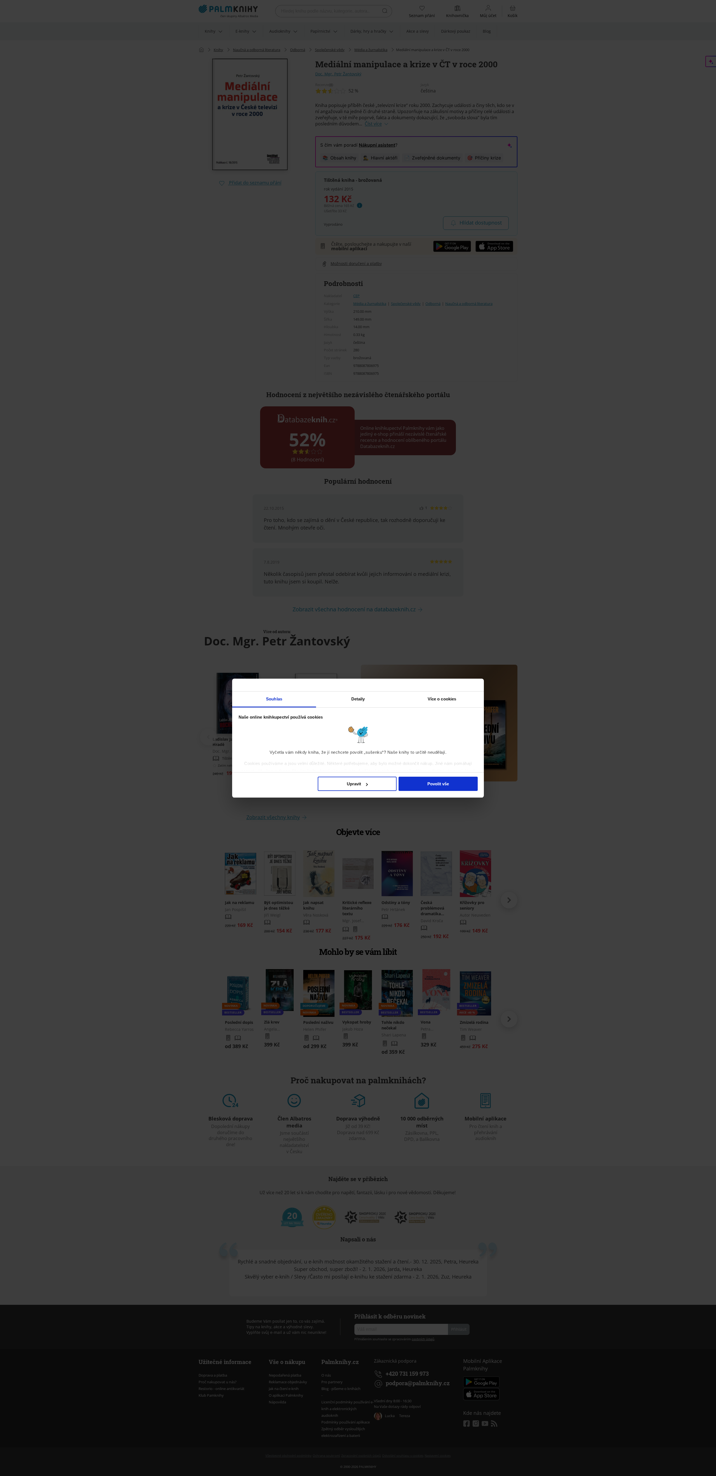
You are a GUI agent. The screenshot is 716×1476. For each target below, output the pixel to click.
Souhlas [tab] (274, 699)
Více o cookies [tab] (442, 699)
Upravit (354, 783)
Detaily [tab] (358, 699)
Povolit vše (438, 783)
